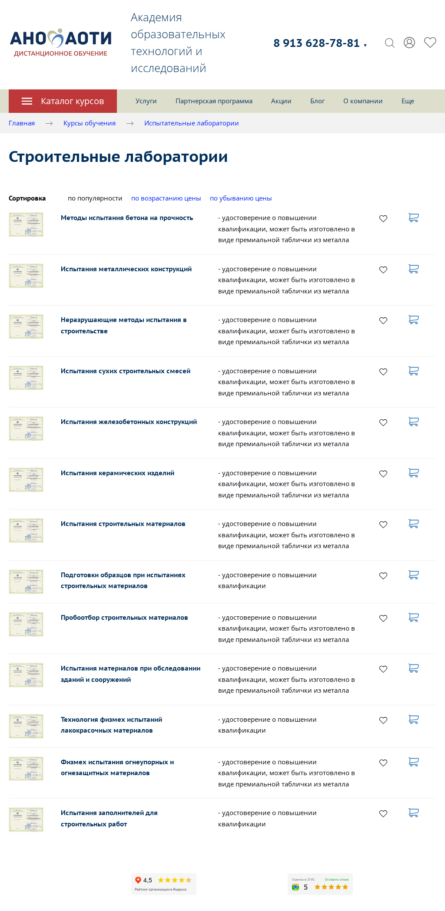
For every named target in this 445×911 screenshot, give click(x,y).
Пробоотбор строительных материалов (124, 617)
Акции (281, 100)
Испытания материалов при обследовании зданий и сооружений (130, 674)
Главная (22, 122)
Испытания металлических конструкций (126, 269)
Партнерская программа (214, 100)
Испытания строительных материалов (123, 524)
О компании (363, 100)
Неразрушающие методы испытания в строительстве (124, 325)
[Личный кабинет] (409, 42)
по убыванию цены (241, 198)
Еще (408, 100)
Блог (317, 100)
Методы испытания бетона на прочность (127, 218)
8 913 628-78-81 (320, 43)
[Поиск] (390, 42)
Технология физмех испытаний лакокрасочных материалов (111, 725)
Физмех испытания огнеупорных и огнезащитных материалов (117, 767)
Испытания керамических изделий (117, 473)
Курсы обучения (89, 122)
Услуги (146, 100)
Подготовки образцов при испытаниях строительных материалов (123, 580)
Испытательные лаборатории (191, 122)
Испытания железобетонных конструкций (129, 422)
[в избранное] (383, 218)
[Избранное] (430, 42)
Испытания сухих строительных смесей (125, 371)
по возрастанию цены (166, 198)
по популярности (95, 198)
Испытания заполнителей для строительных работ (109, 818)
